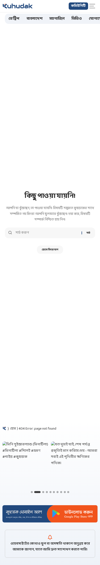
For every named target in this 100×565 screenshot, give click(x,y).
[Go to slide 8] (61, 492)
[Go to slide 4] (47, 492)
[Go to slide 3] (43, 492)
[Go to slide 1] (32, 492)
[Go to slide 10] (68, 492)
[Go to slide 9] (65, 492)
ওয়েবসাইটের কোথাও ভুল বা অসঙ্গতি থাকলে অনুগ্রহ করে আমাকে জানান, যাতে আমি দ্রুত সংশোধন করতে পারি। (50, 546)
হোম (13, 429)
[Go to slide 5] (50, 492)
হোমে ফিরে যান (50, 249)
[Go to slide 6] (54, 492)
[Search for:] (47, 233)
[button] (93, 6)
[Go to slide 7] (57, 492)
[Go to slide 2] (37, 492)
